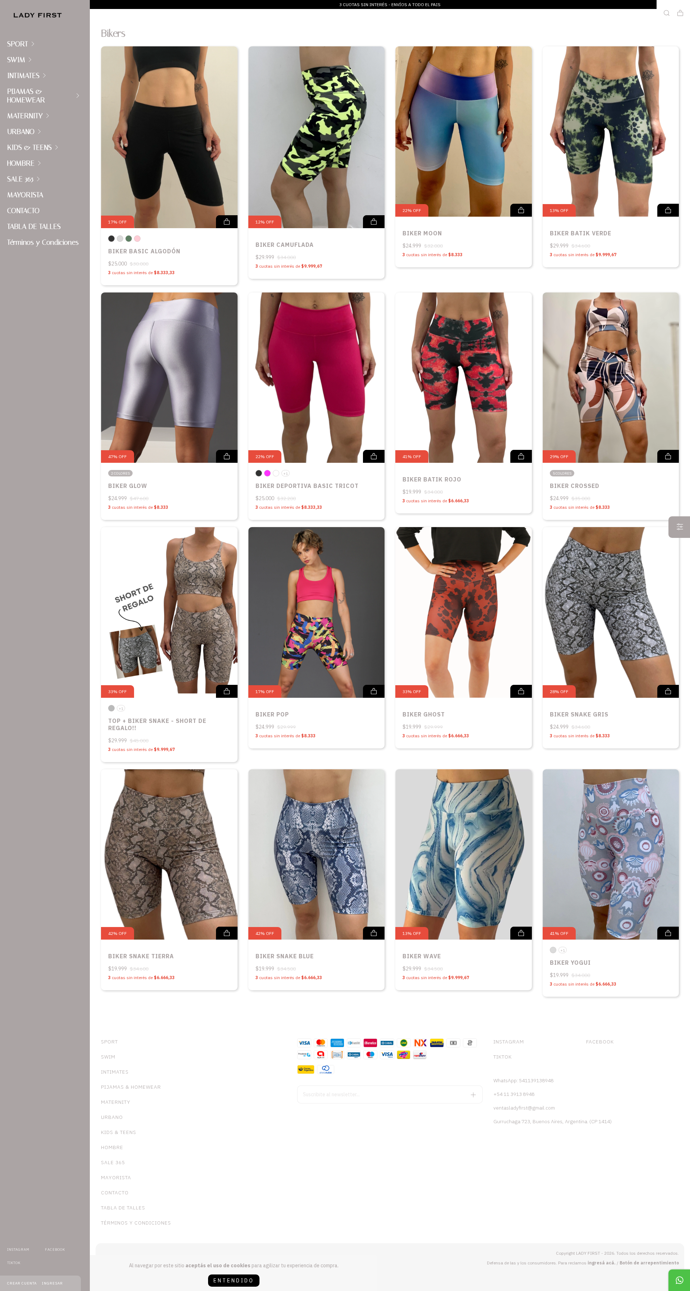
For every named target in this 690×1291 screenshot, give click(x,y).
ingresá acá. (602, 1262)
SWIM (16, 59)
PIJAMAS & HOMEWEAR (26, 95)
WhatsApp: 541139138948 (523, 1080)
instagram (18, 1249)
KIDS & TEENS (29, 147)
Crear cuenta (22, 1283)
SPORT (17, 44)
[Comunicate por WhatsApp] (679, 1280)
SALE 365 (20, 179)
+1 (285, 473)
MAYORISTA (25, 194)
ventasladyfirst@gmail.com (524, 1108)
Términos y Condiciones (43, 242)
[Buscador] (667, 13)
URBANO (20, 131)
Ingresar (52, 1283)
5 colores (562, 473)
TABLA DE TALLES (34, 226)
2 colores (120, 473)
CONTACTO (23, 210)
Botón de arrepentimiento (649, 1262)
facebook (55, 1249)
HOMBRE (20, 163)
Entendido (233, 1280)
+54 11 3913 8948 (513, 1094)
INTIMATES (23, 75)
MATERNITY (25, 115)
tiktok (13, 1262)
